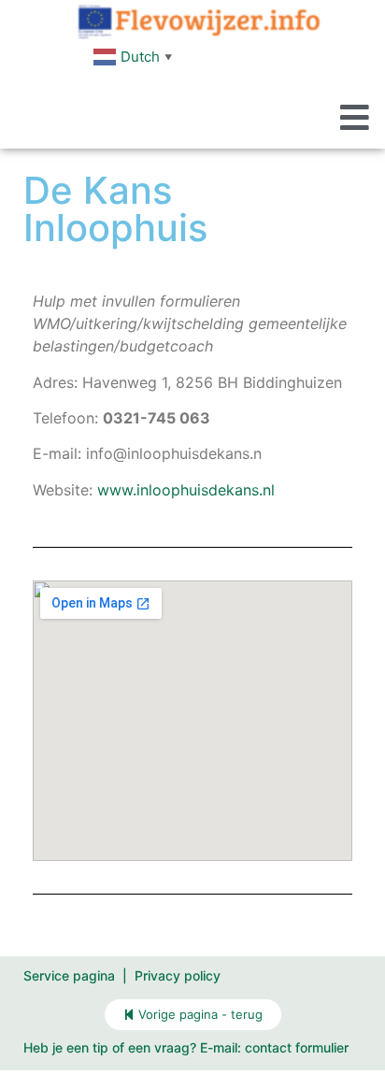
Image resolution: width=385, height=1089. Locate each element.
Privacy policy (178, 975)
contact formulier (297, 1047)
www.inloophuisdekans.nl (186, 489)
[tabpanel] (192, 599)
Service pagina (69, 975)
